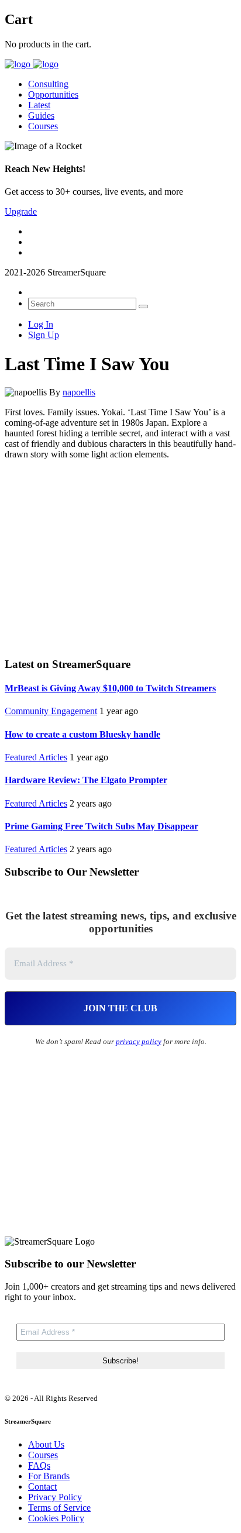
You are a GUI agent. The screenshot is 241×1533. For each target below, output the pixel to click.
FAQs (39, 1465)
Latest (39, 105)
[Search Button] (143, 306)
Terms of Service (59, 1508)
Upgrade (21, 211)
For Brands (49, 1476)
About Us (46, 1444)
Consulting (48, 84)
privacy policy (138, 1041)
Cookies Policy (56, 1518)
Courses (43, 126)
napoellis (79, 392)
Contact (42, 1486)
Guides (41, 115)
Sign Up (43, 335)
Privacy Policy (55, 1497)
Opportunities (53, 94)
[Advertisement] (120, 557)
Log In (40, 324)
